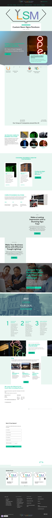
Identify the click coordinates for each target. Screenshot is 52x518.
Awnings (34, 138)
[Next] (44, 479)
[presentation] (12, 476)
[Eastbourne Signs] (15, 68)
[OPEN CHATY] (2, 516)
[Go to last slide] (7, 479)
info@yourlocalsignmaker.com (11, 399)
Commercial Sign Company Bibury (24, 482)
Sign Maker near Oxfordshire (10, 482)
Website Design (24, 146)
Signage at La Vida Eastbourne (26, 374)
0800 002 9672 (44, 1)
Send (14, 446)
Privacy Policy (19, 501)
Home (8, 4)
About (11, 4)
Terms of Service (19, 498)
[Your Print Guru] (8, 68)
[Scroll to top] (50, 516)
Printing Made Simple (9, 501)
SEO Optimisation (34, 146)
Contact (34, 4)
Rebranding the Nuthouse (15, 374)
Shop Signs (7, 499)
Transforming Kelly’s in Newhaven (35, 374)
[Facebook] (44, 514)
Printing (43, 138)
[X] (45, 514)
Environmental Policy (20, 502)
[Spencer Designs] (29, 68)
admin (24, 29)
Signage (24, 138)
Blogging (43, 4)
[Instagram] (46, 514)
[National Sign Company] (37, 68)
